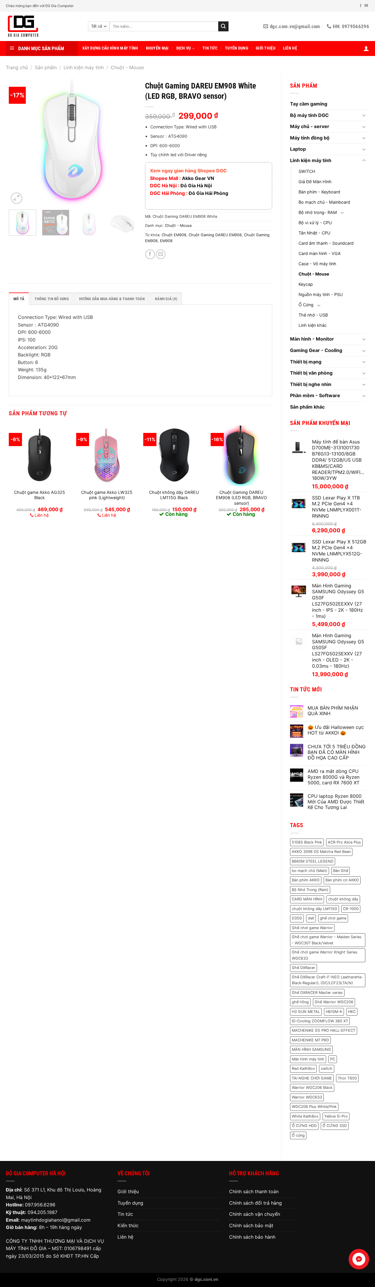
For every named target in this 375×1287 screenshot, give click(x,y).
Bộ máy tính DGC (309, 115)
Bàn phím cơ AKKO (342, 880)
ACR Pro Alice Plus (344, 842)
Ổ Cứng (306, 304)
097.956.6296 (40, 1205)
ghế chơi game (333, 918)
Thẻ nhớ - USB (313, 314)
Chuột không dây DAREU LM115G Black (174, 495)
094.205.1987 (42, 1212)
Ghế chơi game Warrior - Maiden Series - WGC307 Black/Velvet (327, 940)
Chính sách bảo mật (251, 1225)
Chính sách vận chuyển (254, 1214)
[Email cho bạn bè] (161, 254)
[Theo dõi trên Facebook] (360, 6)
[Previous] (18, 141)
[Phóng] (16, 198)
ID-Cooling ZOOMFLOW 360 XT (320, 1021)
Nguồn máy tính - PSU (321, 294)
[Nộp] (223, 26)
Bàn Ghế (340, 870)
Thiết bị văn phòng (311, 373)
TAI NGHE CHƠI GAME (312, 1078)
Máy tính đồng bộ (310, 138)
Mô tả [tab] (18, 299)
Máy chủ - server (309, 126)
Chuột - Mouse (127, 67)
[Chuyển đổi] (364, 115)
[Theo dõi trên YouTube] (366, 6)
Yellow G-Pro (336, 1116)
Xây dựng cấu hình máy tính (110, 48)
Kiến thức (128, 1225)
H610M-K (334, 1011)
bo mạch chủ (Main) (309, 870)
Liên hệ (290, 48)
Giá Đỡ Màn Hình (315, 181)
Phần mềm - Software (315, 395)
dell (311, 918)
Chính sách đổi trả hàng (255, 1203)
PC (332, 1059)
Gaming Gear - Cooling (316, 350)
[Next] (126, 141)
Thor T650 (347, 1078)
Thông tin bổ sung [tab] (52, 299)
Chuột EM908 (174, 235)
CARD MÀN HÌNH (307, 899)
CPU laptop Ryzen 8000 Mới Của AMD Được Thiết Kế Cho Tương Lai (336, 801)
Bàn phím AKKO (306, 880)
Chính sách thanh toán (254, 1191)
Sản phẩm (46, 67)
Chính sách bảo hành (252, 1237)
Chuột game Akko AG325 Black (39, 495)
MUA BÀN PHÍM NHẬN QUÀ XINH (333, 710)
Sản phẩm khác (307, 407)
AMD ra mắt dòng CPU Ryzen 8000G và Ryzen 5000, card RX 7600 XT (333, 777)
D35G (297, 918)
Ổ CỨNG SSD (335, 1125)
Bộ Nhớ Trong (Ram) (310, 890)
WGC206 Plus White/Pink (314, 1106)
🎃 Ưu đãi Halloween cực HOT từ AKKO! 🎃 (336, 730)
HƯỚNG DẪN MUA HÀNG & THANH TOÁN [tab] (112, 299)
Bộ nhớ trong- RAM (318, 212)
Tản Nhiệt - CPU (314, 232)
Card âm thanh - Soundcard (326, 243)
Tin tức (209, 48)
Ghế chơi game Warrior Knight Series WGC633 (324, 955)
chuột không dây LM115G (314, 909)
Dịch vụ (183, 48)
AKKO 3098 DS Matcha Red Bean (321, 851)
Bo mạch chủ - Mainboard (324, 202)
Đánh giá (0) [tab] (166, 299)
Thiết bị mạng (305, 362)
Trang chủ (17, 67)
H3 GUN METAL (306, 1011)
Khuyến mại (157, 48)
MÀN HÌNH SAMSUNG (311, 1049)
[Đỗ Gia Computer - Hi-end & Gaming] (42, 26)
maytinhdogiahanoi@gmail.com (56, 1220)
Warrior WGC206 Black (312, 1087)
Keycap (306, 284)
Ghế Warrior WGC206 (334, 1002)
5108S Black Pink (307, 842)
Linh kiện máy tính (84, 67)
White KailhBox (305, 1116)
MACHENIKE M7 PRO (310, 1040)
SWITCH (307, 171)
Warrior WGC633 (307, 1097)
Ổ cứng (298, 1135)
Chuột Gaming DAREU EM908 (215, 235)
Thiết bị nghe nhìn (310, 384)
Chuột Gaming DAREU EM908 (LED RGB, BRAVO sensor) (241, 498)
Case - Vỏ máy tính (317, 263)
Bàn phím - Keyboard (319, 191)
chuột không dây (343, 899)
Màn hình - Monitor (312, 339)
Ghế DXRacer (303, 967)
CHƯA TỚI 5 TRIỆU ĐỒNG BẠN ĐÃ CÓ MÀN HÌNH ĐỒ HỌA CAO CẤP (337, 752)
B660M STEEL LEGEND (312, 861)
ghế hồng (300, 1002)
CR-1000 (351, 909)
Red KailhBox (303, 1068)
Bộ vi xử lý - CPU (315, 222)
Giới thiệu (265, 48)
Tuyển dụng (236, 48)
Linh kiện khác (313, 325)
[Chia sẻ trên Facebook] (150, 254)
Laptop (298, 149)
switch (327, 1068)
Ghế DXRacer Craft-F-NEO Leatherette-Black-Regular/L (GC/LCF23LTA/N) (327, 980)
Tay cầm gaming (308, 104)
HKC (352, 1011)
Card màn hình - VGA (320, 253)
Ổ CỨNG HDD (304, 1125)
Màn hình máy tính (308, 1059)
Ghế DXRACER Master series (317, 992)
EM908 (166, 241)
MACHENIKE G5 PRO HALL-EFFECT (323, 1030)
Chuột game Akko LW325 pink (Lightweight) (106, 495)
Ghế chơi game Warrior (312, 928)
